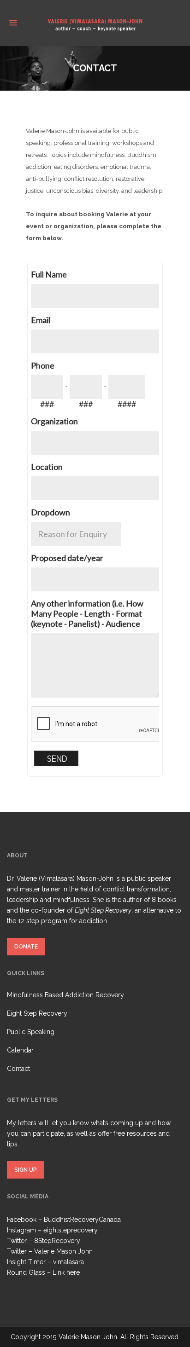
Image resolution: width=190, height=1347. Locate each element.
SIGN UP (25, 1170)
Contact (18, 1068)
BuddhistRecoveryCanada (82, 1219)
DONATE (26, 946)
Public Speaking (30, 1031)
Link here (66, 1272)
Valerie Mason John (63, 1251)
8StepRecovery (57, 1240)
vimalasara (68, 1262)
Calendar (20, 1050)
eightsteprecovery (70, 1230)
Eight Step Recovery (37, 1013)
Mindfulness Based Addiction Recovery (65, 995)
